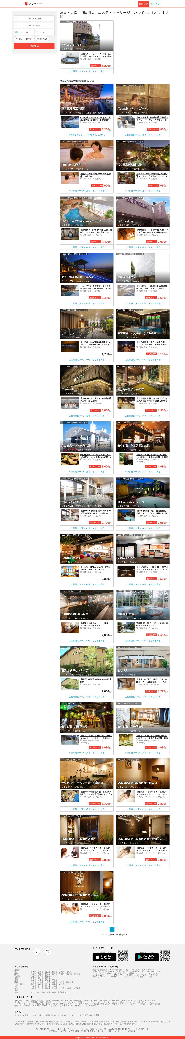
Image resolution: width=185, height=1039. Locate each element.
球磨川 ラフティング (120, 1004)
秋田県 (54, 972)
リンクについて (42, 1028)
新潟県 (47, 976)
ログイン (155, 3)
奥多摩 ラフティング (68, 1004)
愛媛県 (47, 986)
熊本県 (54, 988)
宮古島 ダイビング (65, 1005)
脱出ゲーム (115, 976)
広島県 (54, 984)
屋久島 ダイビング (21, 1002)
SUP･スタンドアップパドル (103, 971)
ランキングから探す (22, 1015)
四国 (16, 986)
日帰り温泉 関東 (52, 1000)
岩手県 (40, 972)
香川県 (40, 986)
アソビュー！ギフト (69, 1015)
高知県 (54, 986)
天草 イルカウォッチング (24, 1004)
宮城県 (47, 972)
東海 (16, 980)
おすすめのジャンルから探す (105, 966)
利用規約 (140, 1028)
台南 (48, 992)
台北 (32, 992)
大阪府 (47, 982)
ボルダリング (141, 975)
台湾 (16, 992)
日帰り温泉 (134, 969)
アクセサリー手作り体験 (102, 973)
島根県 (40, 984)
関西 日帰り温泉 (37, 1002)
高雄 (54, 992)
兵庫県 (54, 982)
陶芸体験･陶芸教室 (99, 969)
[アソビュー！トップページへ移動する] (33, 4)
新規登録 (143, 3)
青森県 (33, 972)
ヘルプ (58, 1028)
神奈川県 (76, 974)
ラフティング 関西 (138, 1004)
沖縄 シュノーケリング (148, 1000)
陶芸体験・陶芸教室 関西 (71, 1000)
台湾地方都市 (63, 992)
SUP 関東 (79, 1005)
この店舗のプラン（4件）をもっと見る (86, 247)
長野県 (40, 976)
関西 (16, 982)
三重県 (54, 980)
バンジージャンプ (129, 976)
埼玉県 (54, 974)
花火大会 (149, 976)
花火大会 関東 (90, 1005)
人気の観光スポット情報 (89, 1015)
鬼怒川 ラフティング (102, 1004)
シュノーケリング (154, 971)
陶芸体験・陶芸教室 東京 (110, 1000)
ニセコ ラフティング (93, 1002)
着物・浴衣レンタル (100, 976)
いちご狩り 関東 (153, 1004)
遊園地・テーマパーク (137, 973)
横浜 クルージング (127, 1002)
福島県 (69, 972)
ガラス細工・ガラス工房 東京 (44, 1005)
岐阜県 (40, 980)
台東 (38, 992)
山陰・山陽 (18, 984)
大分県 (61, 988)
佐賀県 (40, 988)
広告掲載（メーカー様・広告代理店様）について (108, 1028)
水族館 (140, 976)
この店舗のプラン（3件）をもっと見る (86, 190)
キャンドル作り (98, 975)
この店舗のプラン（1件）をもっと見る (86, 71)
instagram (36, 951)
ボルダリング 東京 (90, 1000)
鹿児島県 (76, 988)
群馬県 (40, 974)
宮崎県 (69, 988)
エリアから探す (21, 966)
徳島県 (33, 986)
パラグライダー (120, 973)
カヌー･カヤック (148, 969)
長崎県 (47, 988)
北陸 (16, 978)
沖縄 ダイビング (37, 1000)
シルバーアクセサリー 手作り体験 (120, 975)
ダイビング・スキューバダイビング (131, 971)
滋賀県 (33, 982)
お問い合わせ (73, 1028)
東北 (16, 972)
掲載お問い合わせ (52, 1015)
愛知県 (47, 980)
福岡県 (33, 988)
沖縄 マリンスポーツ (22, 1005)
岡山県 (47, 984)
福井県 (47, 978)
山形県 (61, 972)
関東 (16, 974)
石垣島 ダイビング (129, 1000)
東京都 (69, 974)
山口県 (61, 984)
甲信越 (17, 976)
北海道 (17, 970)
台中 (43, 992)
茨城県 (47, 974)
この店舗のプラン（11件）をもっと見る (86, 134)
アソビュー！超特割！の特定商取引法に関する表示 (72, 1030)
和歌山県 (69, 982)
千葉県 (61, 974)
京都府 (40, 982)
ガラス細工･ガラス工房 (119, 969)
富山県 (33, 978)
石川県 (40, 978)
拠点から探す (38, 1015)
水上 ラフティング (110, 1002)
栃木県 (33, 974)
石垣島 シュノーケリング (56, 1002)
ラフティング (154, 975)
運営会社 (132, 1030)
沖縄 (16, 990)
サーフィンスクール (156, 973)
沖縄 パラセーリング (145, 1002)
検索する (34, 46)
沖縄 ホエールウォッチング (47, 1004)
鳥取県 (33, 984)
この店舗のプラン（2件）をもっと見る (143, 247)
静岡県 (33, 980)
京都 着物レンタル (21, 1000)
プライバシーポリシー (112, 1030)
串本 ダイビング (85, 1004)
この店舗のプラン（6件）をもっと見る (143, 190)
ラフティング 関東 (75, 1002)
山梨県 (33, 976)
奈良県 (61, 982)
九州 (16, 988)
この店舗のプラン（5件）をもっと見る (143, 134)
